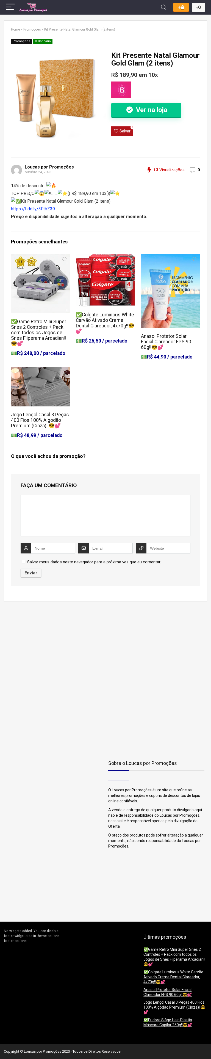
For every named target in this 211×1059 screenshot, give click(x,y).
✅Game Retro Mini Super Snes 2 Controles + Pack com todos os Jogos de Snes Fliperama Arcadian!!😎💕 (38, 332)
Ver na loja (150, 110)
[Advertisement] (38, 643)
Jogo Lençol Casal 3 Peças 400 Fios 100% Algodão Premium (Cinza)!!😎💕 (40, 420)
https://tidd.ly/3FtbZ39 (33, 208)
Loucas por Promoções (49, 167)
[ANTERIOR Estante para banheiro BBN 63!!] (5, 1045)
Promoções (32, 29)
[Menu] (10, 7)
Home (15, 29)
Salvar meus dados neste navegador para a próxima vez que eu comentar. (94, 562)
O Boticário (43, 41)
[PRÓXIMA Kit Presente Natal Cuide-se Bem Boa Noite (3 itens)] (205, 1045)
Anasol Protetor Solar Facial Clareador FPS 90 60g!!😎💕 (166, 341)
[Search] (163, 7)
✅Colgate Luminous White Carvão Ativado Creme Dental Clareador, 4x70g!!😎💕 (105, 323)
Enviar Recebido (181, 7)
